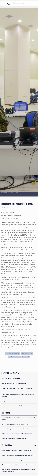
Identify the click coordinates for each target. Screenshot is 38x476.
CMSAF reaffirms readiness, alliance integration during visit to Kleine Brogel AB (18, 395)
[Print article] (3, 208)
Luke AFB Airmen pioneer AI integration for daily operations (15, 424)
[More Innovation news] (35, 412)
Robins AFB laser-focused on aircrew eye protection (14, 438)
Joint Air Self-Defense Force (14, 357)
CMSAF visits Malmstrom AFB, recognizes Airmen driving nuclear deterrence (17, 389)
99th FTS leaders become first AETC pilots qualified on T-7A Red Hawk (18, 455)
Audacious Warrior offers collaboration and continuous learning (16, 450)
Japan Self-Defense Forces (26, 354)
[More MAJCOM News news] (35, 445)
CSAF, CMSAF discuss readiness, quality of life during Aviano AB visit (18, 406)
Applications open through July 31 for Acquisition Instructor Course (17, 464)
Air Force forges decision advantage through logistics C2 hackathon (17, 460)
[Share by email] (7, 208)
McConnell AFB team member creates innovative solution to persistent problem (18, 418)
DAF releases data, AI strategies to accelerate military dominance (17, 433)
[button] (3, 4)
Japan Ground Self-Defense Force (12, 354)
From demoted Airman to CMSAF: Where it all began (14, 383)
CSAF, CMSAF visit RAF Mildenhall (10, 401)
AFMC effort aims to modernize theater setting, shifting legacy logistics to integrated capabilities (18, 470)
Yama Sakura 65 (25, 357)
